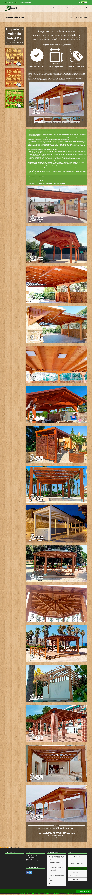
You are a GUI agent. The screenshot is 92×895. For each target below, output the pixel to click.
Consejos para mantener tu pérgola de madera (55, 863)
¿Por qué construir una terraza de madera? (56, 879)
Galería (69, 8)
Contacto (81, 8)
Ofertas (62, 8)
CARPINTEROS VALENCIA (48, 893)
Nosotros (48, 8)
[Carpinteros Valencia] (11, 7)
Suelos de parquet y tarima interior (76, 864)
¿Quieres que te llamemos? (84, 891)
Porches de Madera (74, 872)
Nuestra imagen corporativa (55, 883)
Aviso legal (59, 893)
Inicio (42, 8)
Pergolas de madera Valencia (77, 868)
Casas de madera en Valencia (77, 875)
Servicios (55, 8)
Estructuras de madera (75, 856)
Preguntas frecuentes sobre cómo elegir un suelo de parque (56, 874)
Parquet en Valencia (74, 879)
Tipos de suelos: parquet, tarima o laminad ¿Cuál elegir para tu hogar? (56, 858)
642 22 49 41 (61, 835)
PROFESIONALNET (68, 893)
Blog (74, 8)
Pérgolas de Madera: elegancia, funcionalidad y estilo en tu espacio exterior (56, 869)
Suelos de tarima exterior (76, 860)
